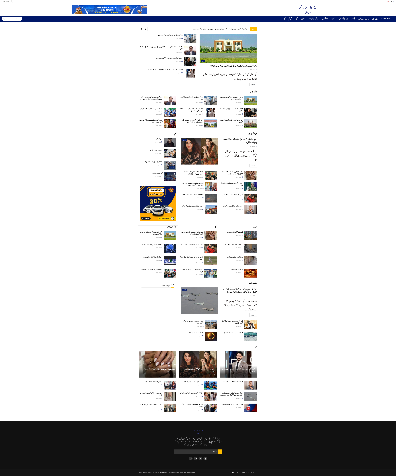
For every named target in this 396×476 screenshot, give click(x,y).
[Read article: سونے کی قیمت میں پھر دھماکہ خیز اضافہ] (250, 273)
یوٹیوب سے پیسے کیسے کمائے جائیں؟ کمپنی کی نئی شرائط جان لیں (232, 405)
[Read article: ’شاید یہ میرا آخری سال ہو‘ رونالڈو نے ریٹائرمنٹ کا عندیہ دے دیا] (250, 198)
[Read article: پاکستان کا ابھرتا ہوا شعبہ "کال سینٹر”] (170, 153)
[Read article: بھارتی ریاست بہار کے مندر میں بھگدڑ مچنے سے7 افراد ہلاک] (211, 209)
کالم (284, 19)
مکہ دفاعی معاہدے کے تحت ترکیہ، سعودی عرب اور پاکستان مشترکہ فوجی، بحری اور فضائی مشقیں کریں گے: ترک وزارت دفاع (240, 290)
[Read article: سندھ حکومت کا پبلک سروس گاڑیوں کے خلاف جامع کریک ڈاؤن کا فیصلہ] (190, 38)
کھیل (296, 19)
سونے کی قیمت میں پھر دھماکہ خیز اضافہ (237, 270)
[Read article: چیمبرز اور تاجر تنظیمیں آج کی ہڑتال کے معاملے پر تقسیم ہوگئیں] (250, 248)
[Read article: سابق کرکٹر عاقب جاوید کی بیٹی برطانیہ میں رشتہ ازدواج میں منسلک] (210, 396)
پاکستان (353, 19)
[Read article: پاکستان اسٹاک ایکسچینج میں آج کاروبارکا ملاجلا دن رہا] (250, 235)
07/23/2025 (239, 235)
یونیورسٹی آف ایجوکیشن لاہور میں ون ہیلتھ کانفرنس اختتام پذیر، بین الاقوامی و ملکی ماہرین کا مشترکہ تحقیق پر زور (192, 121)
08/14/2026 (158, 260)
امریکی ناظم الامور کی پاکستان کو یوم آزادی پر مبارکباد (153, 382)
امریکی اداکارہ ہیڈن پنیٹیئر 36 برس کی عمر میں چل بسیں (233, 206)
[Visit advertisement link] (109, 9)
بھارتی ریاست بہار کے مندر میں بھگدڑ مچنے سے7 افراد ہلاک (192, 206)
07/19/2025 (239, 247)
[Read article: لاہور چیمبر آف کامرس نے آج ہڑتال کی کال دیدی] (250, 260)
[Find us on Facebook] (205, 458)
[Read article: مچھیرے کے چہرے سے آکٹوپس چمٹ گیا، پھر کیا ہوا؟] (210, 385)
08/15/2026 (158, 247)
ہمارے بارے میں (363, 19)
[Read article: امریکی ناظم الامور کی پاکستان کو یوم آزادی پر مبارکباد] (170, 385)
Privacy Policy (235, 472)
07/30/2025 (158, 153)
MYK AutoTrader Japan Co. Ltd (186, 472)
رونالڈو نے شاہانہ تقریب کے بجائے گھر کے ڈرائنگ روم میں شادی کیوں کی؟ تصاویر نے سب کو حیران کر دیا (232, 173)
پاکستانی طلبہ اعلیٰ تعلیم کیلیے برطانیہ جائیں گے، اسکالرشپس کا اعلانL (151, 270)
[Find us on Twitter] (391, 1)
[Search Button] (3, 19)
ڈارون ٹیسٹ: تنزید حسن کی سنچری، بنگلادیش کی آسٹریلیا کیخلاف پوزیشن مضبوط (191, 258)
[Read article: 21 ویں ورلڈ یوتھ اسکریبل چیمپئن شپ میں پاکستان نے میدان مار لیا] (170, 408)
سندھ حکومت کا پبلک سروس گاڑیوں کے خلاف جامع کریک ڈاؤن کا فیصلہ (170, 35)
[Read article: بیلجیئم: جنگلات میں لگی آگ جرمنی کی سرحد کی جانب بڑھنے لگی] (211, 198)
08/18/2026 (178, 72)
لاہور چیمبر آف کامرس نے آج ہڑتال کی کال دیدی (235, 257)
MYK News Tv (163, 472)
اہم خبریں (202, 61)
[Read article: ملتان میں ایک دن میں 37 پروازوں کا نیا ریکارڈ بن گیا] (250, 336)
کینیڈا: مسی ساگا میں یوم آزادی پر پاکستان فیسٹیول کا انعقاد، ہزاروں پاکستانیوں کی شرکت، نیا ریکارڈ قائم (193, 173)
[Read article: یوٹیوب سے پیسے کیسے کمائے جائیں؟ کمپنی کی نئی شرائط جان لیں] (250, 408)
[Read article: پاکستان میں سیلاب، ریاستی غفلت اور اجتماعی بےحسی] (170, 165)
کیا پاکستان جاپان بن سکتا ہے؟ (157, 173)
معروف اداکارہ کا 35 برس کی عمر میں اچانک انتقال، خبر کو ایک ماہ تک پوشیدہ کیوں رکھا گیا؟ (240, 141)
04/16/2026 (158, 142)
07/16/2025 (158, 176)
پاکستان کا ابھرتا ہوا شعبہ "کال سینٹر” (155, 150)
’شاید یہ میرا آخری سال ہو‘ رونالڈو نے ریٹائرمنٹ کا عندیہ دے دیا (192, 245)
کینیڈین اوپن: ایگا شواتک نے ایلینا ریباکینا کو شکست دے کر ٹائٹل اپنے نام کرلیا (191, 271)
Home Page (387, 19)
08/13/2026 (158, 272)
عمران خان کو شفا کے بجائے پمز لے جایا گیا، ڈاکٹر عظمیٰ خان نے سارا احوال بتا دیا (169, 58)
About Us (244, 472)
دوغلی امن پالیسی (159, 139)
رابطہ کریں (375, 19)
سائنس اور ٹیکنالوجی (313, 19)
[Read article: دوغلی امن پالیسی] (170, 142)
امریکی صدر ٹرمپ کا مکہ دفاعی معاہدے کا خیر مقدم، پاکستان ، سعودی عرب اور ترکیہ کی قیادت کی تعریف (193, 184)
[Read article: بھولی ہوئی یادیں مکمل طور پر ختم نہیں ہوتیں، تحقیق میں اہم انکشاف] (170, 248)
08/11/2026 (239, 407)
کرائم (289, 19)
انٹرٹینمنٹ (325, 19)
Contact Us (253, 472)
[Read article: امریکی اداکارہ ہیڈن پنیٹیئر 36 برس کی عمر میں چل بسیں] (250, 209)
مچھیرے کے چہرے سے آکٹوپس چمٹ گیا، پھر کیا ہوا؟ (193, 382)
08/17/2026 (239, 177)
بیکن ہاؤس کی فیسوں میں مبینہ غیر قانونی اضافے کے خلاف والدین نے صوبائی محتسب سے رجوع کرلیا (233, 66)
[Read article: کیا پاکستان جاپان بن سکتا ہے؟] (170, 176)
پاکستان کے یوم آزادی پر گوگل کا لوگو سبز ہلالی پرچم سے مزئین (152, 257)
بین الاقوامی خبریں (343, 19)
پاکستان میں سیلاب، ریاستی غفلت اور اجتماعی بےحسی (153, 162)
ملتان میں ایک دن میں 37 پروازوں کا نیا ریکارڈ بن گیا (233, 333)
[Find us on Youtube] (388, 1)
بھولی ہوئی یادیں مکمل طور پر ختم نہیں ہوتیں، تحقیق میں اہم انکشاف (151, 245)
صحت (303, 19)
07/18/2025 (239, 272)
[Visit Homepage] (308, 9)
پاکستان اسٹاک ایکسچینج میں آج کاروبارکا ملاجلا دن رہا (235, 232)
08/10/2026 (158, 409)
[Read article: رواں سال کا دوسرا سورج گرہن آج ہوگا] (211, 336)
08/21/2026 (252, 69)
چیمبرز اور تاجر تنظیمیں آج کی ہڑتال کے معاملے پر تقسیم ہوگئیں (233, 245)
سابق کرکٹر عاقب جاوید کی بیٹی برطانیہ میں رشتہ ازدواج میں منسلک (191, 393)
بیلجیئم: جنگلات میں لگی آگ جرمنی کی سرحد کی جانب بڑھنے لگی (192, 195)
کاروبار (332, 19)
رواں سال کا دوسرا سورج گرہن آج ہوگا (196, 333)
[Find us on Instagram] (385, 1)
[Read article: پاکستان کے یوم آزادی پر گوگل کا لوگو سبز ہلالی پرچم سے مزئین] (170, 260)
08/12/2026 (199, 335)
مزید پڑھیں (252, 84)
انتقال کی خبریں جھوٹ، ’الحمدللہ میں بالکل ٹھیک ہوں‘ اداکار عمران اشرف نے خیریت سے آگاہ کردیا (229, 29)
